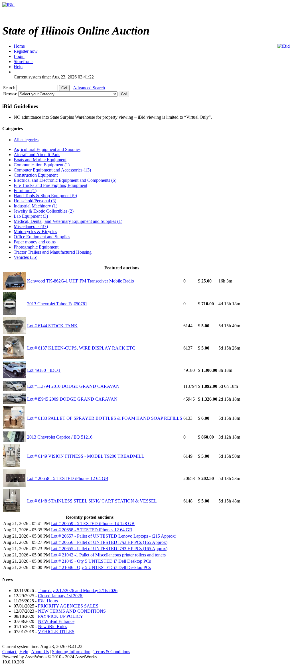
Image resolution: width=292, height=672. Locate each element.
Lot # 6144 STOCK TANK (52, 325)
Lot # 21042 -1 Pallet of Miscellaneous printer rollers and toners (108, 554)
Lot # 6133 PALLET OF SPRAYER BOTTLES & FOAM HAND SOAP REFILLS (104, 418)
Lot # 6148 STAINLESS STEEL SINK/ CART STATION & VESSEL (92, 501)
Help (23, 651)
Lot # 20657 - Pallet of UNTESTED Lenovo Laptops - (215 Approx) (113, 536)
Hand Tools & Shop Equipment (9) (45, 195)
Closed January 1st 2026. (60, 595)
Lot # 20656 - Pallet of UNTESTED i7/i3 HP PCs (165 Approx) (109, 542)
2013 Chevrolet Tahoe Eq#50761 (57, 303)
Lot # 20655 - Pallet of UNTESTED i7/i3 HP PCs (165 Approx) (109, 548)
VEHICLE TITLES (56, 631)
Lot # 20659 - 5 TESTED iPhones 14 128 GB (93, 523)
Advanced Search (89, 87)
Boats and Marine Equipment (40, 159)
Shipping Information (71, 651)
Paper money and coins (35, 241)
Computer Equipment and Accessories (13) (52, 170)
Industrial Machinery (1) (35, 205)
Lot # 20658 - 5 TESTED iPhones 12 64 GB (67, 478)
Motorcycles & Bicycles (35, 231)
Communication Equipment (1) (42, 164)
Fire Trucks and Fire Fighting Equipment (50, 185)
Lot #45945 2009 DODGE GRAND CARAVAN (72, 399)
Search (10, 87)
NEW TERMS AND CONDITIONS (72, 611)
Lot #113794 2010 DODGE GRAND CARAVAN (73, 386)
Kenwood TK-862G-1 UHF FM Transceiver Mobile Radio (80, 281)
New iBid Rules (52, 626)
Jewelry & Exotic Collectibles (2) (44, 211)
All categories (26, 139)
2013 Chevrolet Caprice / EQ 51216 (59, 437)
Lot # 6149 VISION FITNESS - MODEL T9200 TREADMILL (85, 456)
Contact (9, 651)
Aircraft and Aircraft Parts (37, 154)
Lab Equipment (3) (31, 216)
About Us (40, 651)
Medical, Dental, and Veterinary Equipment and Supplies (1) (68, 221)
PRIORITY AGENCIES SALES (68, 606)
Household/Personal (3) (35, 200)
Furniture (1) (25, 190)
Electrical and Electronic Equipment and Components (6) (65, 180)
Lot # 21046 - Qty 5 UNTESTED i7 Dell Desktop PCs (101, 567)
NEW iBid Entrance (56, 621)
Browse (10, 93)
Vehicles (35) (25, 257)
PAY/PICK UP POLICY (60, 616)
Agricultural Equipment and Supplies (47, 149)
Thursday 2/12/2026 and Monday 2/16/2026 (77, 590)
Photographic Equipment (36, 247)
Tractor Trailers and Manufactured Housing (53, 252)
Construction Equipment (36, 175)
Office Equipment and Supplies (42, 236)
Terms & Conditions (112, 651)
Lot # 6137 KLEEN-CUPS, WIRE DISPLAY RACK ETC (81, 348)
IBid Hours (48, 600)
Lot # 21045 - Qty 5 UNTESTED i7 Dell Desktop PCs (101, 561)
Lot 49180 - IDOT (44, 370)
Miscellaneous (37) (31, 226)
